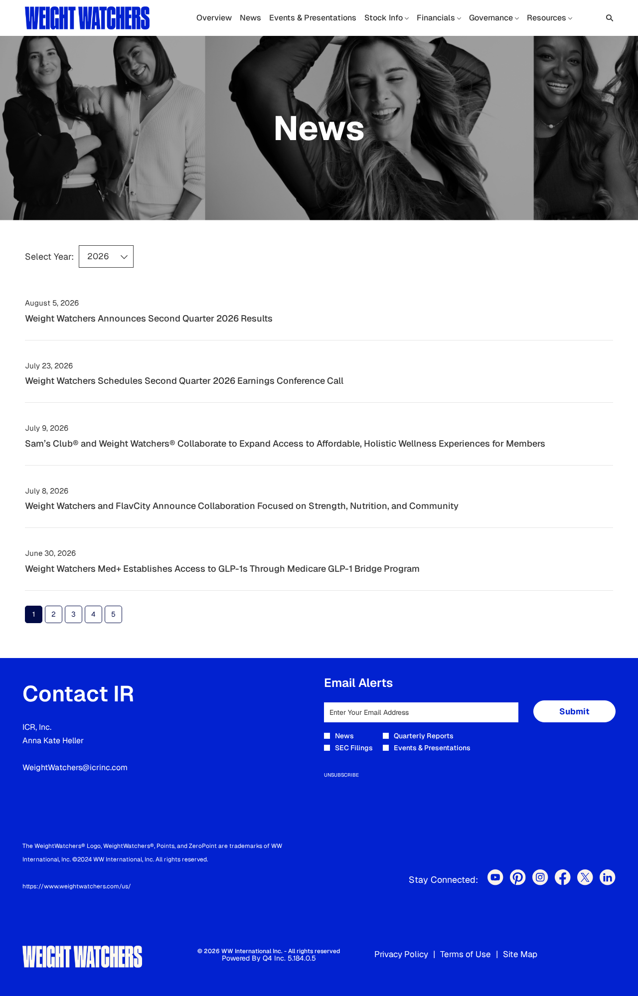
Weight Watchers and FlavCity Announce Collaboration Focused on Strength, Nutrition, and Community (242, 505)
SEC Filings (354, 747)
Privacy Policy (401, 954)
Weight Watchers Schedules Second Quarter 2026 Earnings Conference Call (184, 380)
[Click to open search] (607, 18)
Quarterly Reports (424, 735)
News (344, 735)
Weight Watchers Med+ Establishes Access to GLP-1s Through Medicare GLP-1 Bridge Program (222, 568)
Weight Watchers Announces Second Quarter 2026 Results (149, 318)
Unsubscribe (341, 775)
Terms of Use (465, 954)
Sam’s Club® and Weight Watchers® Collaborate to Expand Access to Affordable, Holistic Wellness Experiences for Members (285, 443)
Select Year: (49, 256)
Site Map (520, 954)
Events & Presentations (432, 747)
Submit (574, 711)
